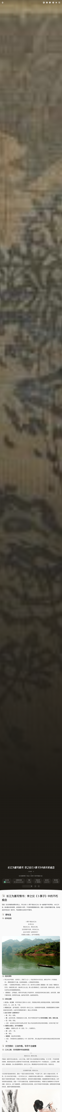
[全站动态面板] (59, 2)
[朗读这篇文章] (27, 886)
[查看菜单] (53, 2)
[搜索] (44, 2)
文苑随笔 (30, 871)
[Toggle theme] (56, 2)
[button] (2, 2)
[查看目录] (47, 2)
